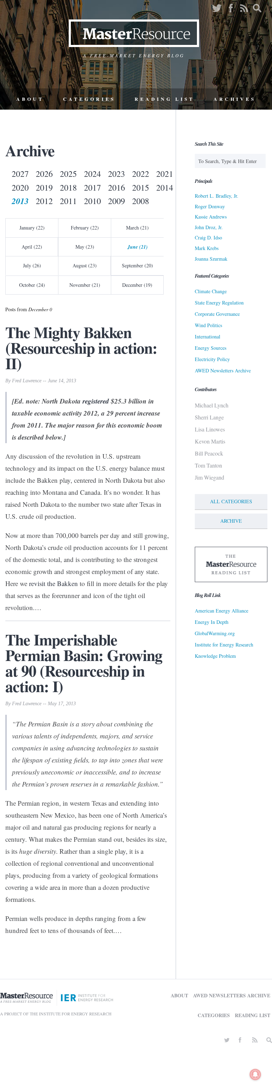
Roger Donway (210, 206)
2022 (140, 173)
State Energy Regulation (219, 302)
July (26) (32, 265)
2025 (68, 173)
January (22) (32, 227)
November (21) (84, 285)
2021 (164, 173)
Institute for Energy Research (224, 644)
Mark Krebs (207, 248)
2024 (92, 173)
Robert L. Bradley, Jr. (216, 195)
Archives (235, 99)
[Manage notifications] (255, 1074)
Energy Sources (210, 347)
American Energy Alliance (221, 610)
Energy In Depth (211, 622)
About (30, 99)
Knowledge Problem (215, 656)
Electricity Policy (212, 359)
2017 (92, 187)
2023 (116, 173)
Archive (231, 520)
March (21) (137, 227)
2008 (140, 201)
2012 (44, 201)
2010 (92, 201)
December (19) (137, 285)
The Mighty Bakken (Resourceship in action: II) (81, 348)
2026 (44, 173)
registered (96, 401)
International (207, 336)
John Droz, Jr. (209, 227)
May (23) (84, 246)
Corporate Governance (217, 314)
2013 (20, 201)
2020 (20, 187)
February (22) (85, 227)
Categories (89, 99)
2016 (116, 187)
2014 (164, 187)
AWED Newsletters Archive (223, 370)
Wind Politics (208, 325)
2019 (44, 187)
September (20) (137, 265)
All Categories (231, 501)
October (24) (32, 285)
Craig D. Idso (208, 237)
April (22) (32, 246)
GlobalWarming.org (215, 633)
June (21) (138, 246)
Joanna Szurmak (211, 258)
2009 (116, 201)
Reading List (164, 99)
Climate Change (211, 291)
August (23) (85, 265)
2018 (68, 187)
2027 (20, 173)
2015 (140, 187)
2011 (68, 201)
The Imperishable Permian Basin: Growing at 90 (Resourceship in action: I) (83, 662)
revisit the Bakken (53, 583)
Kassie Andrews (211, 216)
